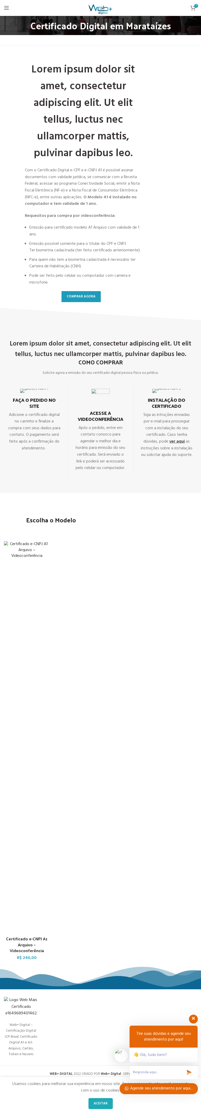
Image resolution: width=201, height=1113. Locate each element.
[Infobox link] (34, 420)
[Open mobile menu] (6, 8)
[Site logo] (100, 7)
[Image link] (21, 1007)
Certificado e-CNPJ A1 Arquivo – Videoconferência (26, 944)
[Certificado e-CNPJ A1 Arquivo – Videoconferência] (27, 737)
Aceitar (101, 1103)
